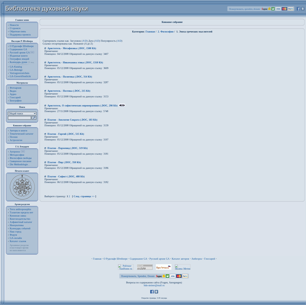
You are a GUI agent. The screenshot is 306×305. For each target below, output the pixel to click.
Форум (13, 235)
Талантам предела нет (21, 212)
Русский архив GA (20, 52)
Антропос (15, 151)
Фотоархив (15, 88)
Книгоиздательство (20, 219)
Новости (14, 25)
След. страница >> (84, 196)
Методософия (17, 155)
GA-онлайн (16, 238)
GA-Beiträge (16, 70)
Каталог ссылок (18, 241)
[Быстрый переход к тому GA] (32, 52)
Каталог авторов (180, 258)
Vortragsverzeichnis (19, 73)
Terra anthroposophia (20, 209)
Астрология (16, 140)
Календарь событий (20, 228)
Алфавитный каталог (21, 222)
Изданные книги (19, 55)
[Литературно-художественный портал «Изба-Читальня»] (163, 269)
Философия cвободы (21, 158)
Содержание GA (18, 49)
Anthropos (196, 258)
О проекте (15, 28)
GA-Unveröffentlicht (20, 76)
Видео (13, 91)
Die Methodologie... (20, 164)
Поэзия (13, 137)
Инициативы (17, 225)
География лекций (19, 59)
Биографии (16, 100)
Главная (150, 31)
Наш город (15, 231)
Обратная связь (18, 31)
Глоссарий (15, 97)
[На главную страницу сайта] (47, 17)
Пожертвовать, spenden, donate (244, 9)
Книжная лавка (18, 215)
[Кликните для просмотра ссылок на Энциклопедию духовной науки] (23, 151)
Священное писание (20, 161)
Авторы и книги (18, 130)
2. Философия (165, 31)
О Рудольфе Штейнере (116, 258)
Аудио (13, 94)
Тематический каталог (21, 133)
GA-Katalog (16, 66)
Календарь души (18, 62)
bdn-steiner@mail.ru (154, 285)
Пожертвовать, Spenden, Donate (138, 276)
